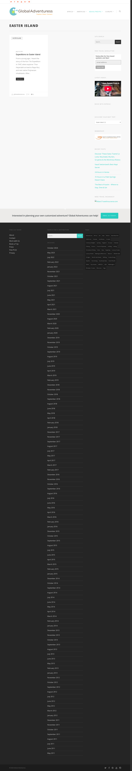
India (98, 250)
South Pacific (112, 261)
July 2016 (50, 498)
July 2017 (50, 451)
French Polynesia (101, 246)
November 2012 (53, 677)
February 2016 (52, 522)
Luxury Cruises (116, 250)
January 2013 (52, 673)
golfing (110, 246)
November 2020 (53, 314)
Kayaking (107, 250)
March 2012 (51, 711)
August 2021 (52, 286)
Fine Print (13, 250)
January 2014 (52, 626)
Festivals (116, 243)
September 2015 (53, 541)
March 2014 (51, 616)
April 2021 (51, 304)
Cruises (108, 239)
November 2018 (53, 389)
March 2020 (51, 323)
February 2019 (52, 380)
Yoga (104, 268)
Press (11, 247)
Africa (95, 235)
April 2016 (51, 512)
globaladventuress (19, 94)
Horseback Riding (90, 250)
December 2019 (53, 338)
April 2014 (51, 611)
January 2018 (52, 427)
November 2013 (53, 635)
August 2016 (52, 493)
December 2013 (53, 630)
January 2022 (52, 267)
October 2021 (52, 276)
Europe (108, 12)
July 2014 (50, 597)
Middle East (117, 253)
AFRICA (70, 12)
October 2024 (52, 248)
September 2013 (53, 644)
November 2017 (53, 437)
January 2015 (52, 574)
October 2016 (52, 484)
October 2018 (52, 394)
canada (95, 239)
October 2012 (52, 682)
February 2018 (52, 422)
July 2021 (50, 290)
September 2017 (53, 441)
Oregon (88, 257)
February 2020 (52, 328)
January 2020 (52, 333)
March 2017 (51, 465)
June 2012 (51, 701)
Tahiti (87, 264)
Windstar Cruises (90, 268)
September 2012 (53, 687)
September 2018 (53, 399)
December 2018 (53, 385)
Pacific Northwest (96, 257)
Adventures (89, 235)
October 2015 (52, 536)
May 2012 (51, 706)
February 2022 (52, 262)
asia (103, 235)
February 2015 (52, 569)
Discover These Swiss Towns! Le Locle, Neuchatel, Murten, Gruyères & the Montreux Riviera (107, 157)
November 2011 (53, 725)
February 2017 (52, 470)
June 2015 (51, 555)
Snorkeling (94, 261)
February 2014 (52, 621)
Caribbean (101, 239)
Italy (103, 250)
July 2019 (50, 361)
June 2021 (51, 295)
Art (100, 235)
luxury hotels (89, 253)
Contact (12, 238)
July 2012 (50, 696)
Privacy (12, 253)
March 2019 (51, 375)
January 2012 (52, 715)
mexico (110, 253)
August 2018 (52, 404)
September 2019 (53, 352)
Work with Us (14, 241)
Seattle (88, 261)
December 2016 (53, 474)
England (104, 243)
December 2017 (53, 432)
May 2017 (51, 456)
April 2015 (51, 559)
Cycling (98, 243)
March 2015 (51, 564)
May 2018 (51, 413)
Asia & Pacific (95, 12)
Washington (111, 264)
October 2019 (52, 347)
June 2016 (51, 503)
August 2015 (52, 545)
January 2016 (52, 526)
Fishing (88, 246)
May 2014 (51, 607)
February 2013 (52, 668)
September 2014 (53, 588)
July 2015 (50, 550)
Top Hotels (93, 264)
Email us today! (109, 216)
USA (105, 264)
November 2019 (53, 342)
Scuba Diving (111, 257)
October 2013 (52, 640)
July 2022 (50, 257)
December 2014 (53, 578)
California (88, 239)
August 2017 (52, 446)
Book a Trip (13, 244)
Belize (108, 235)
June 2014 (51, 602)
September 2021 (53, 281)
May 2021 (51, 300)
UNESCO (100, 264)
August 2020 (52, 319)
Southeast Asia (103, 261)
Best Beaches (114, 235)
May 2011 (51, 753)
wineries (99, 268)
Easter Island (17, 38)
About (11, 235)
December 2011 (53, 720)
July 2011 (50, 744)
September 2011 (53, 734)
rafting (105, 257)
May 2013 (51, 663)
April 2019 (51, 371)
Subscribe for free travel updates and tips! (105, 57)
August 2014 (52, 592)
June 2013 (51, 659)
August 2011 (52, 739)
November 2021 (53, 271)
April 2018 (51, 418)
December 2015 (53, 531)
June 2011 (51, 748)
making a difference (100, 253)
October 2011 (52, 729)
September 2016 (53, 489)
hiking (115, 246)
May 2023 (51, 253)
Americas (81, 12)
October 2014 (52, 583)
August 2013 (52, 649)
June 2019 (51, 366)
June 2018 (51, 408)
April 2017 (51, 460)
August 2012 (52, 692)
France (93, 246)
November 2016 (53, 479)
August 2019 (52, 356)
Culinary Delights (90, 243)
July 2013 (50, 654)
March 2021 (51, 309)
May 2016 (51, 508)
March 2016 (51, 517)
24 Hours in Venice (102, 172)
